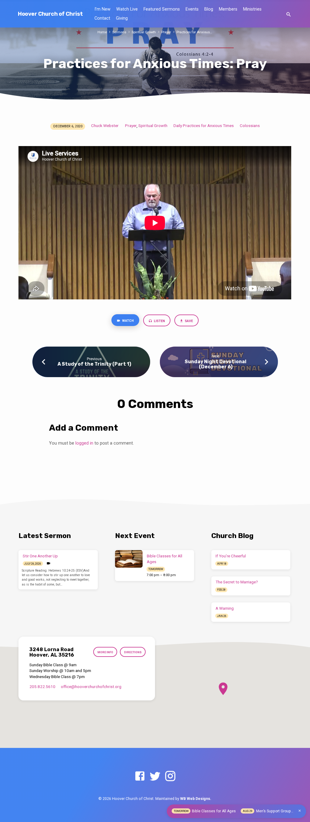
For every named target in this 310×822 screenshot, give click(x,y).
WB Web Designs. (195, 799)
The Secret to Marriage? (237, 582)
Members (228, 9)
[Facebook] (140, 776)
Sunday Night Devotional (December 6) (215, 364)
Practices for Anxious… (194, 32)
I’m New (102, 9)
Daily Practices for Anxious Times (203, 125)
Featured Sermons (161, 9)
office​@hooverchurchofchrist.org (91, 686)
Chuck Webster (105, 125)
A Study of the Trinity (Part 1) (94, 364)
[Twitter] (155, 776)
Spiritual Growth (144, 32)
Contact (102, 18)
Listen (159, 321)
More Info (105, 652)
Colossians (250, 125)
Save (188, 321)
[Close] (300, 811)
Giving (122, 18)
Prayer (166, 32)
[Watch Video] (48, 563)
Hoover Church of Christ (50, 14)
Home (102, 32)
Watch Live (127, 9)
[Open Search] (289, 14)
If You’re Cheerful (231, 556)
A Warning (225, 608)
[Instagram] (170, 776)
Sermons (119, 32)
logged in (84, 443)
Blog (208, 9)
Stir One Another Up (40, 556)
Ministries (252, 9)
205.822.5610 (42, 686)
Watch (127, 321)
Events (192, 9)
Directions (133, 652)
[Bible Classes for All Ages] (129, 559)
